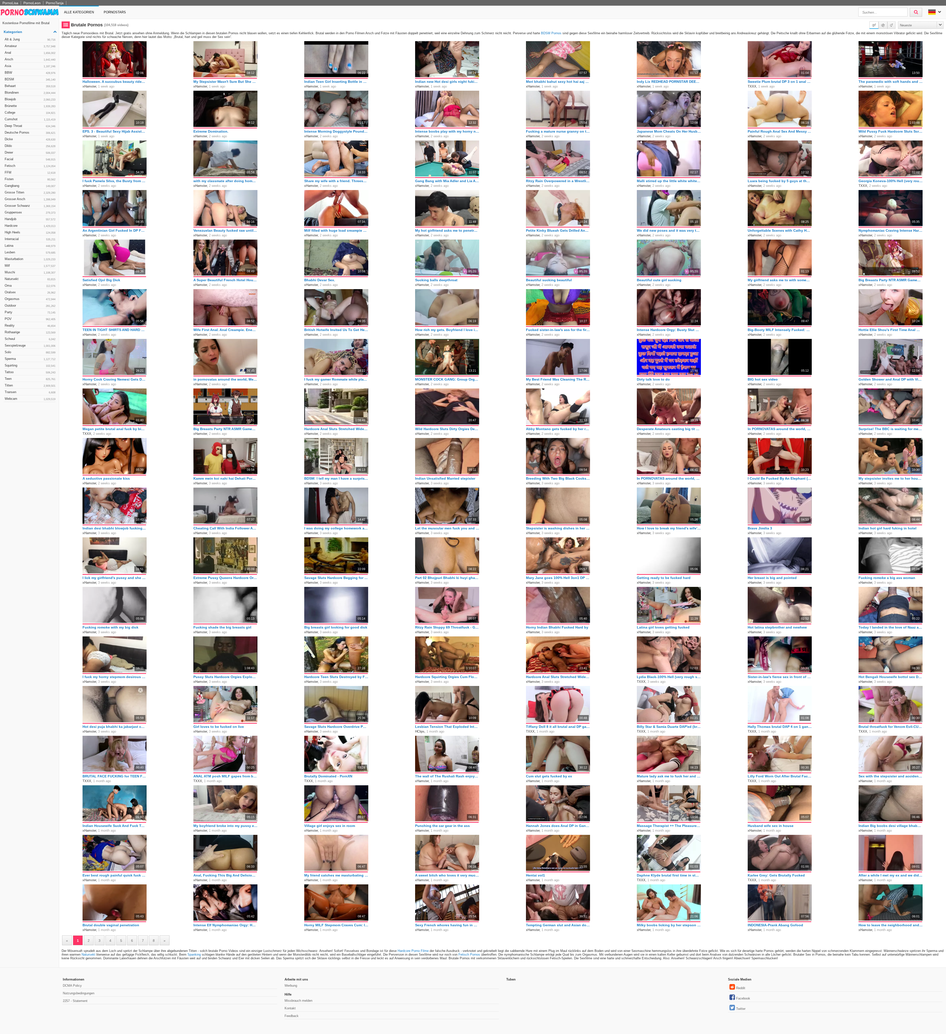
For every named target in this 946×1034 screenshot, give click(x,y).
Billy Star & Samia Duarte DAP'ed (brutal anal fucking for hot (669, 727)
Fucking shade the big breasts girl (222, 627)
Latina (30, 245)
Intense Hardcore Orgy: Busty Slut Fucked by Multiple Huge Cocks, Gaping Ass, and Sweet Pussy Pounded (669, 330)
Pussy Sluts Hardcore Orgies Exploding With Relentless (225, 677)
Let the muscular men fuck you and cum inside (447, 528)
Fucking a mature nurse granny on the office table (558, 131)
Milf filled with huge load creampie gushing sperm (336, 230)
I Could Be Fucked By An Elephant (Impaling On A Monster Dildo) (780, 478)
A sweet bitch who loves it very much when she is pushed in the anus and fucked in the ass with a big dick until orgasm (447, 875)
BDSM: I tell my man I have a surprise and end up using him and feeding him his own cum (336, 478)
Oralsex (30, 292)
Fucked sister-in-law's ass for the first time (558, 330)
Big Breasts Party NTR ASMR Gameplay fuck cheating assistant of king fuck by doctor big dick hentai (225, 429)
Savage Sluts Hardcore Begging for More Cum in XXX (336, 578)
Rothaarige (30, 332)
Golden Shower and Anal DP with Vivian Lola (891, 379)
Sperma (30, 359)
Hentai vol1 (535, 875)
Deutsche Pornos (30, 132)
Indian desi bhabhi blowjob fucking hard (115, 528)
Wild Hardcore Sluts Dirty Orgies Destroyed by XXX (447, 429)
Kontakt (290, 1008)
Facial (30, 159)
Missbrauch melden (298, 1000)
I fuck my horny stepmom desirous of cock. (115, 677)
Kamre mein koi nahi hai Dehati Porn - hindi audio (225, 478)
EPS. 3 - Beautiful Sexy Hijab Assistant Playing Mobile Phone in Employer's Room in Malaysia (115, 131)
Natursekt (30, 279)
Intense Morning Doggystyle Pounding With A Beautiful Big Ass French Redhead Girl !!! (336, 131)
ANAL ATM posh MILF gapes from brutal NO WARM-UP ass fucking (225, 776)
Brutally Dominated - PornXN (328, 776)
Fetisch (30, 166)
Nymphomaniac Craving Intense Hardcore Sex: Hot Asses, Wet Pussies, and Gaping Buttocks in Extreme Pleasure (891, 230)
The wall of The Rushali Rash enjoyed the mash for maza (447, 776)
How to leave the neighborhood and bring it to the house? (891, 925)
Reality (30, 325)
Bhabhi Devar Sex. (319, 280)
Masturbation (30, 259)
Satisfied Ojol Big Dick (101, 280)
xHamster (89, 86)
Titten (30, 385)
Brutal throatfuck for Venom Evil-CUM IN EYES (891, 727)
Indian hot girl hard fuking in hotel (887, 528)
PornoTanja (55, 3)
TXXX (752, 86)
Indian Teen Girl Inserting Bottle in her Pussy (336, 82)
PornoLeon (32, 3)
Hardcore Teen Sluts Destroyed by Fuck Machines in (336, 677)
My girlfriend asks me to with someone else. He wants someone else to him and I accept (780, 280)
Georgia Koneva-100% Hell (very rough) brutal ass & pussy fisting (891, 181)
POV (30, 319)
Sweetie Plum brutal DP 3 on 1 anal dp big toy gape (780, 82)
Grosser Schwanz (30, 206)
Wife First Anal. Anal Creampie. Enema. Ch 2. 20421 (225, 330)
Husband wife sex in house (771, 826)
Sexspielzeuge (30, 345)
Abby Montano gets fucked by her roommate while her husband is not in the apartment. (558, 429)
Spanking (194, 954)
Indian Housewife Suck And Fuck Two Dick (115, 826)
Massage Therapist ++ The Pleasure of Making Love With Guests (669, 826)
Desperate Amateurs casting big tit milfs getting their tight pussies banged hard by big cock (669, 429)
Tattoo (30, 372)
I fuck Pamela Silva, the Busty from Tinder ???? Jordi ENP (115, 181)
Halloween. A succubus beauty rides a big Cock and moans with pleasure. (115, 82)
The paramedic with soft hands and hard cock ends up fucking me (891, 82)
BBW (30, 72)
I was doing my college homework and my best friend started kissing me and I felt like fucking (336, 528)
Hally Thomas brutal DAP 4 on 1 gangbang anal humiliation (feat (780, 727)
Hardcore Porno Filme (413, 951)
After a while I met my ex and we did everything (891, 875)
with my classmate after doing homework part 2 (225, 181)
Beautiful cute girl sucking (659, 280)
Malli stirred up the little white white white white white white (669, 181)
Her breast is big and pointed (772, 578)
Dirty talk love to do (653, 379)
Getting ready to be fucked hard (664, 578)
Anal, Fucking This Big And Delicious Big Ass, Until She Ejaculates (225, 875)
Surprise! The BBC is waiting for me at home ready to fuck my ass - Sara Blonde (891, 429)
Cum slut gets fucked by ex (549, 776)
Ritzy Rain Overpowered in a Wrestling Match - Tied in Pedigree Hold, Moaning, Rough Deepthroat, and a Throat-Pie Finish (558, 181)
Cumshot (30, 119)
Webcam (30, 399)
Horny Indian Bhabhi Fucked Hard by (557, 627)
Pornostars (115, 12)
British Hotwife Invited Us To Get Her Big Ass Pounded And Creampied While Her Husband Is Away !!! (336, 330)
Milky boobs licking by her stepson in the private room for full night (669, 925)
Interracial (30, 239)
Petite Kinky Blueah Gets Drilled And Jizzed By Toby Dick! (558, 230)
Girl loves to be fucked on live (218, 727)
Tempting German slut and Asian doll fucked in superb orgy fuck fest (558, 925)
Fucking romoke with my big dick (110, 627)
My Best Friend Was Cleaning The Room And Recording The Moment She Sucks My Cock (558, 379)
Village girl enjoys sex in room (329, 826)
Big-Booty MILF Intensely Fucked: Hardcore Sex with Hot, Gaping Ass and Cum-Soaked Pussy (780, 330)
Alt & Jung (30, 39)
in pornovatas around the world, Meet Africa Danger (225, 379)
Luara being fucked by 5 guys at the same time (780, 181)
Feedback (292, 1016)
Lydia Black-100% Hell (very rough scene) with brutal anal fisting (669, 677)
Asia (30, 66)
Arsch (30, 59)
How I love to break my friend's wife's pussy (669, 528)
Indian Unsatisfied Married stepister (445, 478)
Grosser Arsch (30, 199)
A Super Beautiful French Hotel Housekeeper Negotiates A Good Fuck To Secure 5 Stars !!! (225, 280)
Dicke (30, 139)
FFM (30, 172)
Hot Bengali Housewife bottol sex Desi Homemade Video (891, 677)
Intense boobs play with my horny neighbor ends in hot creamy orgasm (447, 131)
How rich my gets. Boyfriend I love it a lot (447, 330)
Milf (30, 265)
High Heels (30, 232)
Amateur (30, 46)
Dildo (30, 146)
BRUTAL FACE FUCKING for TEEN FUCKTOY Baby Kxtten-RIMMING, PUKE (115, 776)
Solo (30, 352)
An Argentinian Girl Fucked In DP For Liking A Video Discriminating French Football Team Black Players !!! (115, 230)
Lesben (30, 252)
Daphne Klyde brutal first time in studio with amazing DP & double (669, 875)
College (30, 112)
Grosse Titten (30, 192)
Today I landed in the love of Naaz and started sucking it (891, 627)
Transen (30, 392)
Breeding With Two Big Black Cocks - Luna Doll (558, 478)
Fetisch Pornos (469, 954)
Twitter (740, 1009)
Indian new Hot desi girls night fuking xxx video (447, 82)
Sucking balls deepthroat (436, 280)
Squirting (30, 365)
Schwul (30, 339)
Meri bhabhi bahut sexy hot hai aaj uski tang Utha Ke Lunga (558, 82)
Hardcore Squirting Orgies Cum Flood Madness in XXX (447, 677)
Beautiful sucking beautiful (549, 280)
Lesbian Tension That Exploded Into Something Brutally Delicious (447, 727)
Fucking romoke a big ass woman (887, 578)
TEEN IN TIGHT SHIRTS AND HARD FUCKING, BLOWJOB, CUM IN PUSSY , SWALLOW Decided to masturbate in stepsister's (115, 330)
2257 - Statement (75, 1001)
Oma (30, 285)
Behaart (30, 86)
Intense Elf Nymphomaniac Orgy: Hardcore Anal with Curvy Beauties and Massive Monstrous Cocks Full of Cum (225, 925)
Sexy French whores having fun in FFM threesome (447, 925)
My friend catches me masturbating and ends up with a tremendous (336, 875)
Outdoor (30, 305)
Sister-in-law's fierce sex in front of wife (780, 677)
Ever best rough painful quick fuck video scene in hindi (115, 875)
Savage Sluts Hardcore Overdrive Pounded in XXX (336, 727)
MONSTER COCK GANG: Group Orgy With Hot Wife (447, 379)
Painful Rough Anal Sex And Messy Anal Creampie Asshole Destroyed (780, 131)
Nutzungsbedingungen (78, 993)
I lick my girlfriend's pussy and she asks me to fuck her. (115, 578)
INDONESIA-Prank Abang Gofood (775, 925)
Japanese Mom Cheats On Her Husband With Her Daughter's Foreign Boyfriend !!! (669, 131)
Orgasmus (30, 299)
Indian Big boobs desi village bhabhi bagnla (891, 826)
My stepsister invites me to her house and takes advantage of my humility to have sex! (891, 478)
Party (30, 312)
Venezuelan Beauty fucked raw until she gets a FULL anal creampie (225, 230)
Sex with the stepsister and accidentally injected (891, 776)
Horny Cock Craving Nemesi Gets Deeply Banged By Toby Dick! (115, 379)
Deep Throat (30, 126)
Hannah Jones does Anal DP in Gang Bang (558, 826)
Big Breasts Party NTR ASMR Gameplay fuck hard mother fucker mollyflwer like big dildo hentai (891, 280)
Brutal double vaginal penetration (111, 925)
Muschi (30, 272)
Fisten (30, 179)
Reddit (740, 988)
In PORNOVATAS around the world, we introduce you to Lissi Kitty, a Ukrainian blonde (780, 429)
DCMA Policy (72, 985)
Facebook (743, 998)
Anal (30, 52)
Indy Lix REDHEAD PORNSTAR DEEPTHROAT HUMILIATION (669, 82)
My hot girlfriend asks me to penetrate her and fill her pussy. (447, 230)
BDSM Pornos (551, 33)
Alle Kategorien (79, 12)
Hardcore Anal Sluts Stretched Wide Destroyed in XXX (558, 677)
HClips (419, 731)
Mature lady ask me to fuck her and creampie (669, 776)
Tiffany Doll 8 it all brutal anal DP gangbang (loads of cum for (558, 727)
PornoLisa (10, 3)
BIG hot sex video (763, 379)
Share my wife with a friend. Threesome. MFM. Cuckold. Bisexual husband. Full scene (336, 181)
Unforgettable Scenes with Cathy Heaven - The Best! (780, 230)
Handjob (30, 219)
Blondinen (30, 92)
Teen (30, 379)
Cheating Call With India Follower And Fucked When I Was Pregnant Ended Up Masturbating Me (225, 528)
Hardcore (30, 226)
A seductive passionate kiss (106, 478)
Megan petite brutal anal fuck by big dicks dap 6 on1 (115, 429)
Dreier (30, 152)
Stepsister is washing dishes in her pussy (558, 528)
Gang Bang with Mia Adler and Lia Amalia (447, 181)
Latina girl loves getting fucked (663, 627)
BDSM (30, 79)
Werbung (291, 985)
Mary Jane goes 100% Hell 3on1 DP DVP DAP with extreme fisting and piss (558, 578)
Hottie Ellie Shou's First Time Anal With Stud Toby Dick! (891, 330)
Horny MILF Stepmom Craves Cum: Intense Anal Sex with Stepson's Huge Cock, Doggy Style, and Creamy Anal (336, 925)
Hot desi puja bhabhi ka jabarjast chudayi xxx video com (115, 727)
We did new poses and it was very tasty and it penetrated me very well (669, 230)
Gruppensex (30, 212)
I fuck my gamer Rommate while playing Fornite (336, 379)
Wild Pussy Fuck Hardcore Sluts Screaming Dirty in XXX (891, 131)
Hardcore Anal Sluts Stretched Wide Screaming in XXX (336, 429)
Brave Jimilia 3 (760, 528)
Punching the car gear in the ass (442, 826)
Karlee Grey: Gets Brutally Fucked (776, 875)
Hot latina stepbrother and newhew (777, 627)
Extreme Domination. (210, 131)
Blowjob (30, 99)
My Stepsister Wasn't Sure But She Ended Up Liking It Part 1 (225, 82)
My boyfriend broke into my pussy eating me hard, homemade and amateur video (225, 826)
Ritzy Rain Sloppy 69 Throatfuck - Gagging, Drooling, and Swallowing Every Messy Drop (447, 627)
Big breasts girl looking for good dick (335, 627)
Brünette (30, 106)
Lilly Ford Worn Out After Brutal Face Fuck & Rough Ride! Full (780, 776)
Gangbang (30, 186)
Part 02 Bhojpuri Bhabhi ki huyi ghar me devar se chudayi (447, 578)
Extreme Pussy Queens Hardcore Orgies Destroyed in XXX (225, 578)
